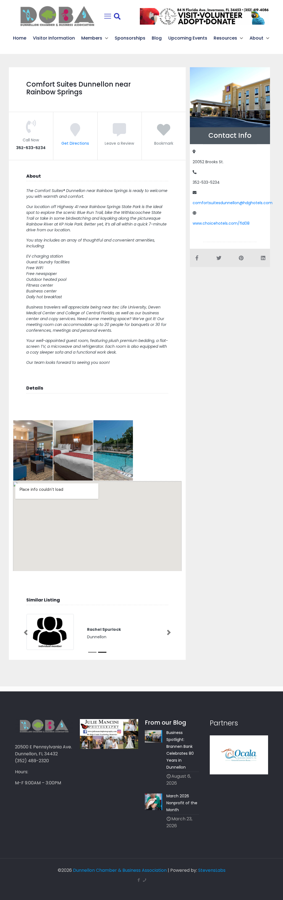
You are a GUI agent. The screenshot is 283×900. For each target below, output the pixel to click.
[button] (25, 632)
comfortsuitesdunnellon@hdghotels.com (232, 203)
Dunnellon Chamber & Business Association (120, 870)
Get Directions (75, 143)
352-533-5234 (206, 182)
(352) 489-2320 (32, 761)
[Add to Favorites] (163, 134)
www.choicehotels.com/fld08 (221, 223)
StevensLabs (212, 870)
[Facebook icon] (139, 880)
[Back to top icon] (256, 888)
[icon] (144, 880)
